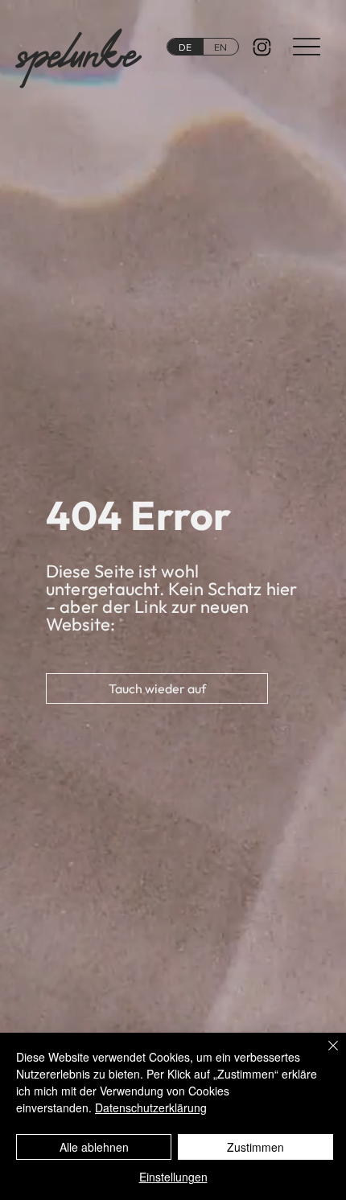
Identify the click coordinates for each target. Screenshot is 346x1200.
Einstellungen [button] (173, 1177)
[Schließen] (323, 1055)
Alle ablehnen (94, 1147)
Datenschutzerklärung (151, 1107)
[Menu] (306, 46)
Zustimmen (255, 1147)
